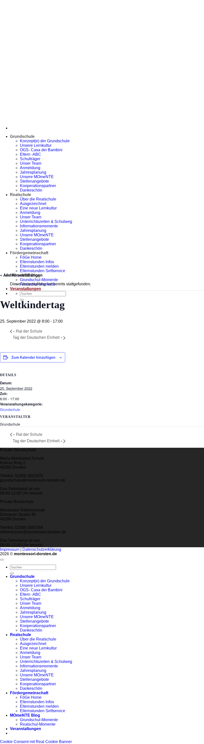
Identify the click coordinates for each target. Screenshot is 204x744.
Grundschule (10, 409)
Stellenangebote (34, 621)
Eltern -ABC (30, 594)
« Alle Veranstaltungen (21, 275)
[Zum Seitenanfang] (2, 559)
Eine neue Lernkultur (38, 648)
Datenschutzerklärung (41, 549)
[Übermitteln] (12, 573)
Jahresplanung (33, 612)
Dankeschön (31, 630)
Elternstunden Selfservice (42, 271)
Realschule (20, 635)
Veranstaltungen (25, 289)
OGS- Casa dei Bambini (41, 590)
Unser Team (30, 603)
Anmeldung (30, 608)
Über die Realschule (38, 639)
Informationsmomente (39, 666)
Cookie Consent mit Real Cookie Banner (36, 742)
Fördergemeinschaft (29, 693)
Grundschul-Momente (39, 280)
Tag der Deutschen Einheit (38, 337)
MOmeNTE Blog (25, 715)
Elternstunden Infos (37, 702)
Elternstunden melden (39, 706)
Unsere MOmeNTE (37, 617)
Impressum (9, 549)
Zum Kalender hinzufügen (33, 357)
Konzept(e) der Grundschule (45, 581)
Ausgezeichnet (33, 644)
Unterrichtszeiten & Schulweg (46, 661)
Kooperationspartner (38, 626)
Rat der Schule (27, 331)
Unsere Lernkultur (35, 585)
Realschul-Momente (37, 724)
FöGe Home (31, 697)
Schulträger (30, 599)
